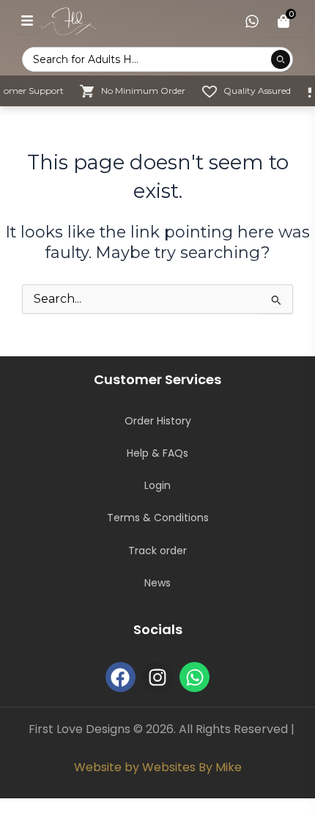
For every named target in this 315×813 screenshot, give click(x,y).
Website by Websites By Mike (158, 767)
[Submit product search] (280, 59)
